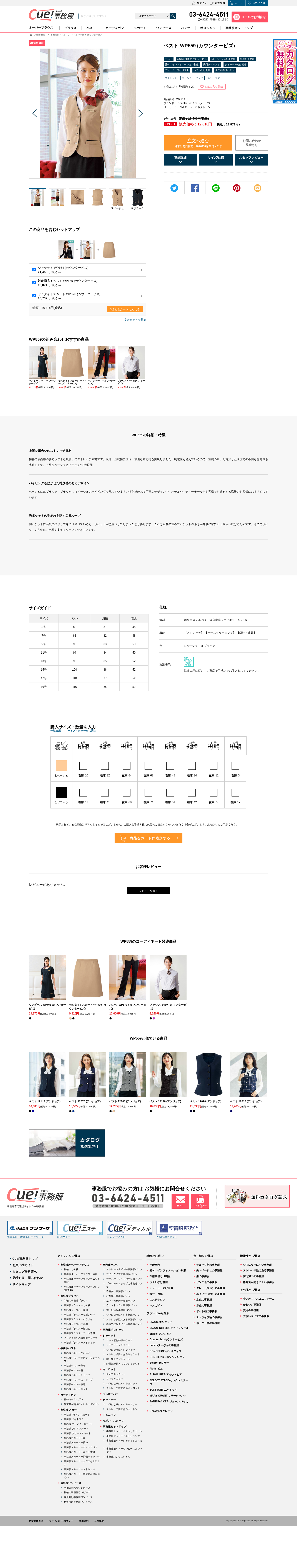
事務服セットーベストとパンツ (123, 1436)
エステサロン (157, 1299)
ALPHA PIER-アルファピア (166, 1374)
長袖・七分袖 (71, 1269)
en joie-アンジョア (161, 1333)
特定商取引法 (36, 1521)
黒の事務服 (202, 1276)
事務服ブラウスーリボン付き (79, 1314)
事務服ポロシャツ (113, 1329)
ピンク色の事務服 (206, 1282)
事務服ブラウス (69, 1295)
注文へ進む (198, 143)
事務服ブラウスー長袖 (76, 1310)
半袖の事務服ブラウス (76, 1300)
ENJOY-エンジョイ (161, 1322)
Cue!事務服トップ (25, 1258)
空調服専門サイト (167, 1237)
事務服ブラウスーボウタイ (78, 1319)
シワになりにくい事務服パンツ (123, 1314)
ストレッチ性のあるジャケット (123, 1354)
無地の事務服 (247, 58)
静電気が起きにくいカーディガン (82, 1404)
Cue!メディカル (116, 1237)
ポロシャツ (207, 28)
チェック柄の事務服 (208, 1264)
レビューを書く (148, 891)
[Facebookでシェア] (195, 188)
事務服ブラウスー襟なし (77, 1328)
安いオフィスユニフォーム (258, 1298)
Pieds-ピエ (156, 1368)
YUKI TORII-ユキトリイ (163, 1389)
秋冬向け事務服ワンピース (78, 1501)
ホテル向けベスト (224, 70)
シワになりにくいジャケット (121, 1349)
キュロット (109, 1369)
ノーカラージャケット (118, 1345)
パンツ (185, 28)
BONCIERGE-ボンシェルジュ (167, 1357)
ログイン (202, 3)
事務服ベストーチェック (77, 1375)
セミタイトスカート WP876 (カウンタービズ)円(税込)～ (69, 296)
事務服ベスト (68, 1348)
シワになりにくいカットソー (121, 1404)
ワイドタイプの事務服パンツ (121, 1274)
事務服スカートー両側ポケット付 (82, 1456)
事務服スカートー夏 (74, 1438)
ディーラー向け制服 (235, 64)
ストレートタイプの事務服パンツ (124, 1269)
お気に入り (258, 3)
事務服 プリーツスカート (77, 1433)
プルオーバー (110, 1393)
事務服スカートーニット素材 (79, 1452)
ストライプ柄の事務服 (209, 1317)
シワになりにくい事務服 (257, 1264)
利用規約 (83, 1521)
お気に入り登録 (214, 86)
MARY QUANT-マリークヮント (168, 1395)
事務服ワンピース (70, 1483)
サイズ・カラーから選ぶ (82, 730)
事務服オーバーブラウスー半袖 (80, 1274)
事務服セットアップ (239, 28)
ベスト (91, 28)
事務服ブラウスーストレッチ (79, 1342)
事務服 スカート (69, 1409)
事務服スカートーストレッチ (79, 1469)
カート (239, 3)
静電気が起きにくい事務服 (258, 1282)
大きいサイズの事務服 (256, 1316)
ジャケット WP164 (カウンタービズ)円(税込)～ (63, 270)
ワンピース (163, 28)
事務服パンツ (110, 1264)
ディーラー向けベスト (177, 70)
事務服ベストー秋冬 (74, 1365)
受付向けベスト (211, 64)
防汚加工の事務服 (253, 1276)
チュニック (109, 1414)
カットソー (109, 1399)
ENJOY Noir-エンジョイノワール (169, 1327)
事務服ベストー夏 (73, 1370)
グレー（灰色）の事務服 (210, 1288)
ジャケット (109, 1335)
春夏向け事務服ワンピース (78, 1497)
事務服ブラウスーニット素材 (79, 1333)
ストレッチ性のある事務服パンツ (124, 1319)
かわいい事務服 (252, 1304)
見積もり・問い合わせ (27, 1278)
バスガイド (156, 1305)
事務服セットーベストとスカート (124, 1431)
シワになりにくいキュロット (121, 1383)
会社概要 (99, 1521)
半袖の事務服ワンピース (77, 1487)
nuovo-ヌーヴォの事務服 (164, 1345)
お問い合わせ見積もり (252, 143)
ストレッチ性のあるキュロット (123, 1388)
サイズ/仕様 (216, 157)
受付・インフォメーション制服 (182, 64)
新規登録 (220, 3)
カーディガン (115, 28)
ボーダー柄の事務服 (208, 1323)
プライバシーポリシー (61, 1521)
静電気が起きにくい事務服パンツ (124, 1324)
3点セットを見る (135, 319)
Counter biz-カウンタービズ (192, 58)
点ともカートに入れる (125, 309)
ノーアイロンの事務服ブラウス (80, 1338)
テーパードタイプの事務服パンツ (124, 1278)
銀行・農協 (156, 1293)
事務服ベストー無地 (74, 1384)
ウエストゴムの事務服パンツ (121, 1305)
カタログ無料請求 (24, 1271)
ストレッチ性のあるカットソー (123, 1409)
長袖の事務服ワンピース (77, 1492)
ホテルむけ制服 (202, 70)
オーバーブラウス (41, 27)
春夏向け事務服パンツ (118, 1291)
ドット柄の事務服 (206, 1311)
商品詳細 (180, 157)
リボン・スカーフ (113, 1420)
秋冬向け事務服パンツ (118, 1296)
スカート (140, 28)
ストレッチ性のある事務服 (258, 1270)
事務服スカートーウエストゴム (80, 1447)
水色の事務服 (204, 1299)
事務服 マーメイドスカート (78, 1424)
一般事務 (155, 1264)
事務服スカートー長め (76, 1442)
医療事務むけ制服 (160, 1276)
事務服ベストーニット (76, 1389)
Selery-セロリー (159, 1362)
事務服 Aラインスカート (77, 1414)
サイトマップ (21, 1284)
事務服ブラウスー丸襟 (76, 1323)
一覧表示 (55, 730)
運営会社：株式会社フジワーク (25, 1237)
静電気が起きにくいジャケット (123, 1363)
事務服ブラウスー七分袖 (77, 1305)
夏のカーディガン (73, 1399)
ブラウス (70, 28)
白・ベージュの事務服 (223, 58)
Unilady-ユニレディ (161, 1411)
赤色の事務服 (204, 1305)
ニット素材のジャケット (119, 1340)
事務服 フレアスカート (76, 1428)
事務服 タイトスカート (76, 1419)
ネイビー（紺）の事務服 (210, 1293)
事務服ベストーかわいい (77, 1353)
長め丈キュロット (115, 1374)
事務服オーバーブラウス (74, 1264)
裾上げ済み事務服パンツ (119, 1310)
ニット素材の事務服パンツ (120, 1300)
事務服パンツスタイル (118, 1456)
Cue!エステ (63, 1237)
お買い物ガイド (23, 1265)
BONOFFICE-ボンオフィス (165, 1351)
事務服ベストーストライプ (78, 1379)
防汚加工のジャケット (118, 1359)
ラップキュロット (115, 1379)
